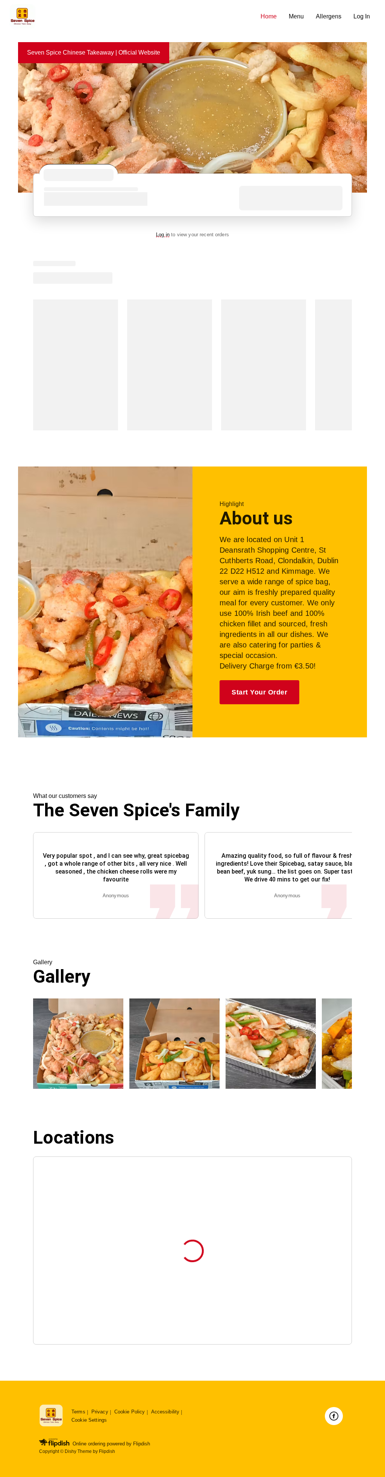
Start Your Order (259, 692)
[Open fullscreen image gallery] (78, 1043)
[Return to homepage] (51, 1415)
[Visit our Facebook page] (334, 1416)
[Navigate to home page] (132, 17)
